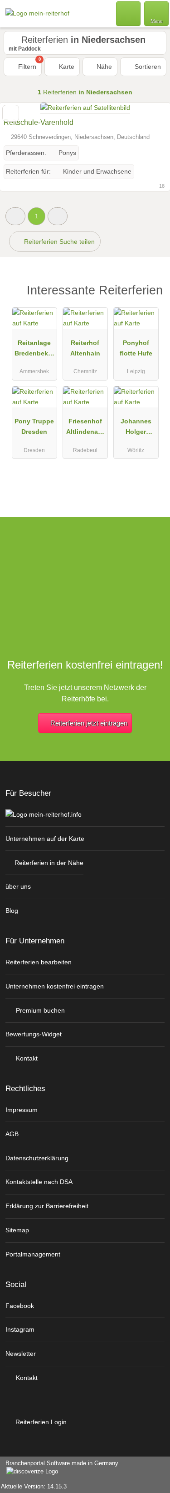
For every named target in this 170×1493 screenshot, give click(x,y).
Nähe (103, 66)
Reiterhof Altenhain (85, 348)
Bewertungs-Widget (33, 1034)
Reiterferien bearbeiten (38, 962)
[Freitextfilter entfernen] (128, 13)
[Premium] (151, 293)
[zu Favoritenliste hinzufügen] (10, 113)
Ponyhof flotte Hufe (136, 348)
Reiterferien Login (40, 1422)
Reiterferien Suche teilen (58, 241)
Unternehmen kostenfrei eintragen (54, 986)
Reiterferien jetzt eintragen (88, 723)
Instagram (19, 1329)
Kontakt (26, 1058)
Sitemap (17, 1230)
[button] (15, 216)
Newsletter (20, 1353)
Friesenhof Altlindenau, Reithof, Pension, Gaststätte (85, 428)
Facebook (19, 1305)
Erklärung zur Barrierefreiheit (46, 1206)
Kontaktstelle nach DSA (39, 1181)
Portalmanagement (32, 1254)
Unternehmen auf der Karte (44, 838)
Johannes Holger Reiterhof (136, 428)
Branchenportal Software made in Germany (59, 1468)
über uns (18, 886)
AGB (12, 1134)
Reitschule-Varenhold (38, 122)
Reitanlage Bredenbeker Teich (34, 350)
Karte (65, 66)
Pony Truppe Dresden (34, 426)
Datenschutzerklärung (36, 1158)
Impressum (21, 1109)
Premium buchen (39, 1010)
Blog (11, 910)
